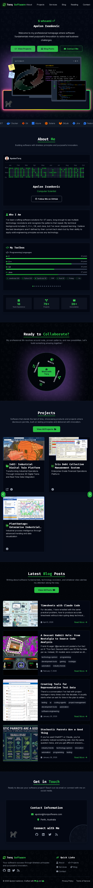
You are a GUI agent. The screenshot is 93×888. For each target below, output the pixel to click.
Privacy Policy (67, 881)
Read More (79, 622)
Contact (86, 4)
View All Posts (45, 590)
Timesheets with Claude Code (60, 605)
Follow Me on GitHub (48, 199)
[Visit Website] (7, 489)
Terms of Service (83, 881)
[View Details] (11, 489)
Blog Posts (49, 49)
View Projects (24, 49)
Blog (64, 4)
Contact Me (72, 49)
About (29, 4)
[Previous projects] (3, 494)
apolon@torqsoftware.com (48, 814)
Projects (40, 4)
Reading (74, 4)
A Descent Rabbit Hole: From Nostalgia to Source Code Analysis (60, 639)
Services (53, 4)
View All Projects (45, 429)
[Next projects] (90, 494)
